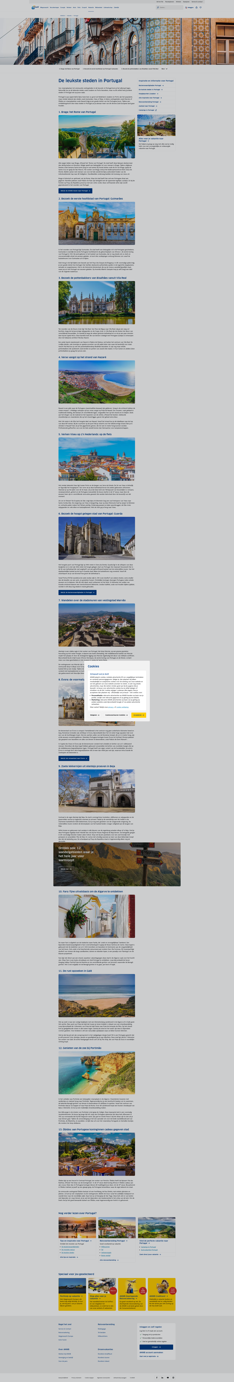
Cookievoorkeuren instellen (115, 715)
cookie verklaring (122, 707)
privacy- (111, 707)
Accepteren (138, 715)
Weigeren (93, 715)
